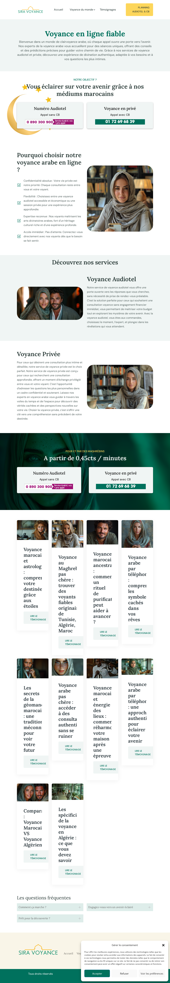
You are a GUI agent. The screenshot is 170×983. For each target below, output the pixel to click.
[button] (163, 945)
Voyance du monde (81, 9)
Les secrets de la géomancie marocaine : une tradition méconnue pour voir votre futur (36, 719)
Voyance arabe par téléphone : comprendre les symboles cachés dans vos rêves (142, 588)
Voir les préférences (152, 973)
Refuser (124, 973)
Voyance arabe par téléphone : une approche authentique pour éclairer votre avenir (141, 712)
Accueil (58, 9)
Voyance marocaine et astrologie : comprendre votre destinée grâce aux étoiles (37, 577)
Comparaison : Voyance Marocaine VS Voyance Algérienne (38, 828)
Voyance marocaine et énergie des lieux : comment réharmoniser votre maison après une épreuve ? (108, 722)
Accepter (97, 973)
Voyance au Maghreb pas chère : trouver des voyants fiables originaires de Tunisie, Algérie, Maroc (70, 594)
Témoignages (108, 9)
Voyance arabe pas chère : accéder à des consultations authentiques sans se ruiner (73, 710)
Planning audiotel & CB (140, 9)
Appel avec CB (120, 115)
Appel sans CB (50, 115)
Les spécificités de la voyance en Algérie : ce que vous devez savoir (70, 834)
